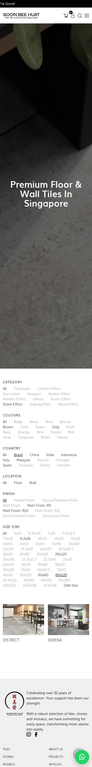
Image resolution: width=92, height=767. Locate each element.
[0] (65, 15)
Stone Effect (12, 404)
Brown (8, 427)
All (5, 389)
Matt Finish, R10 (15, 511)
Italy (6, 460)
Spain (7, 465)
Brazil (18, 455)
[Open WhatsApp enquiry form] (82, 757)
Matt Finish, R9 (39, 505)
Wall (32, 483)
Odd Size (71, 585)
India (50, 455)
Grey (55, 427)
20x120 (61, 554)
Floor (18, 483)
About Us (56, 749)
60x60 (43, 575)
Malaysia (23, 460)
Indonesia (69, 455)
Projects (56, 756)
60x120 (61, 575)
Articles (55, 764)
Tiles (6, 749)
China (34, 455)
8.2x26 (25, 538)
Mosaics (9, 764)
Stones (8, 756)
